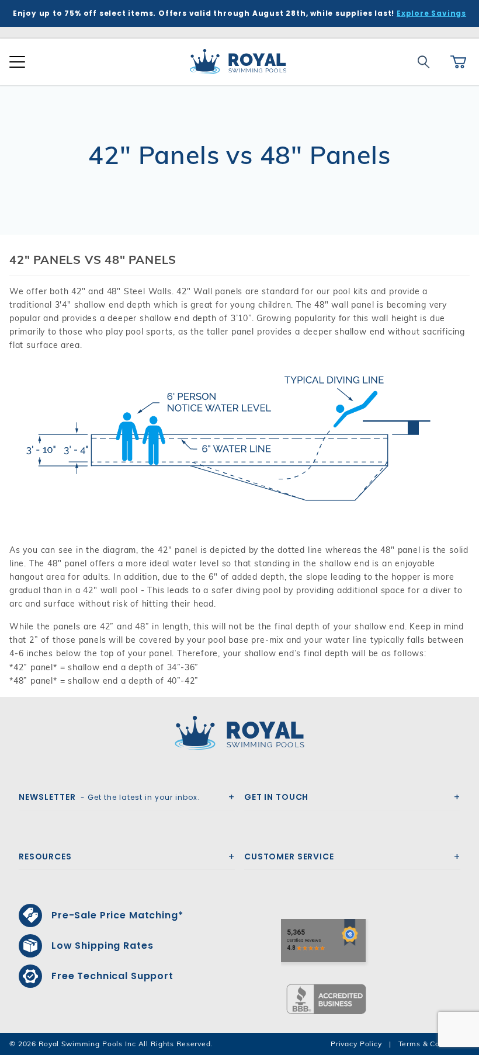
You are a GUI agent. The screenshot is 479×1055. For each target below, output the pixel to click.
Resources (45, 856)
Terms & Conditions (434, 1043)
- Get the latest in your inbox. (109, 797)
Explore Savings (431, 13)
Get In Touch (276, 797)
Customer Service (289, 856)
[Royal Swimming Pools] (234, 733)
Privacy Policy (356, 1043)
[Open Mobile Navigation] (17, 62)
